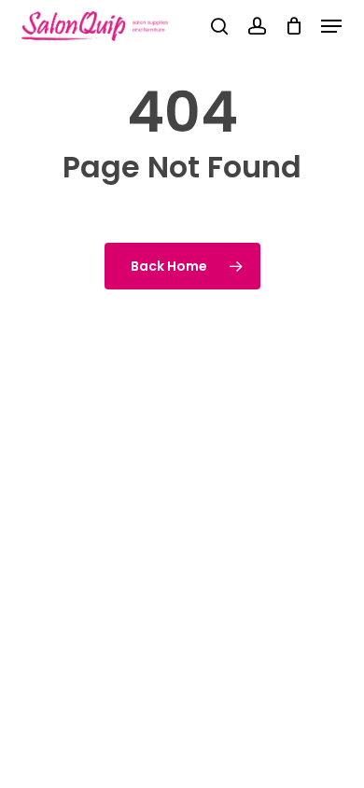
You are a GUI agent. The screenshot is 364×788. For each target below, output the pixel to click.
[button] (331, 26)
